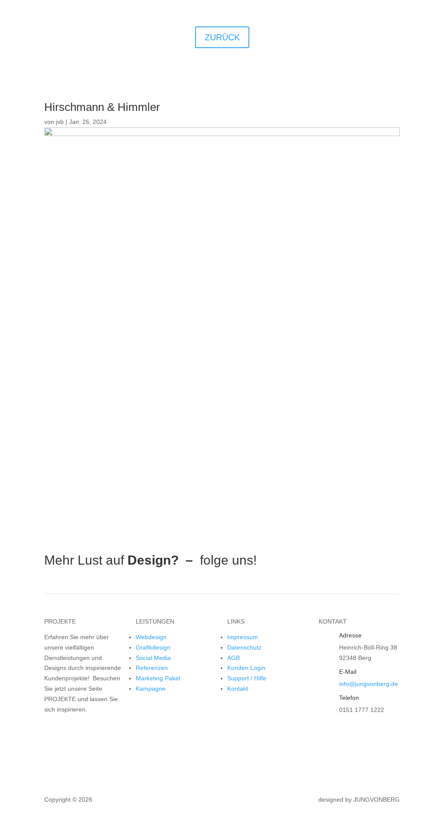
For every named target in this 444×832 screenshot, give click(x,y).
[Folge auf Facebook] (295, 561)
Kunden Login (246, 667)
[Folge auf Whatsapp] (330, 561)
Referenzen (152, 667)
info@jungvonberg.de (368, 683)
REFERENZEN (82, 731)
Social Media (153, 657)
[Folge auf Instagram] (313, 561)
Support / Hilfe (246, 678)
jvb (60, 121)
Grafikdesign (153, 647)
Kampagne (151, 688)
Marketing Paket (158, 678)
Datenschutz (244, 647)
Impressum (242, 637)
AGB (233, 657)
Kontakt (237, 688)
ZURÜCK (222, 37)
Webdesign (151, 637)
